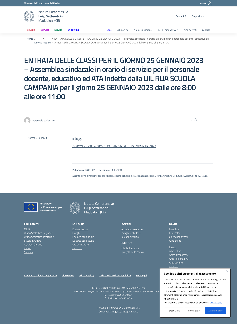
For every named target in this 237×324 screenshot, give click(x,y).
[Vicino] (227, 271)
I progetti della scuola (132, 252)
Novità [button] (58, 30)
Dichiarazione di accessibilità (115, 275)
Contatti (206, 30)
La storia (77, 248)
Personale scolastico (132, 229)
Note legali (141, 275)
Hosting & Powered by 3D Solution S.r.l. (119, 308)
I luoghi (76, 233)
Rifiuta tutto (194, 310)
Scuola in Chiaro (32, 241)
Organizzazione (80, 244)
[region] (195, 293)
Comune (28, 252)
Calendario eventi (178, 237)
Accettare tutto (215, 310)
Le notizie (174, 229)
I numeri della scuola (83, 237)
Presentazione (80, 229)
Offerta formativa (130, 248)
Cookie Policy (216, 302)
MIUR (27, 229)
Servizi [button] (45, 30)
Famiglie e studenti (131, 233)
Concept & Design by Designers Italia (118, 311)
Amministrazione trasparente (40, 275)
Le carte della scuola (83, 241)
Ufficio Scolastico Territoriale (39, 237)
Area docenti (190, 30)
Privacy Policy (86, 275)
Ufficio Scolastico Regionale (38, 233)
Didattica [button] (73, 30)
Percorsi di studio (130, 237)
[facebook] (210, 16)
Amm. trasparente (143, 30)
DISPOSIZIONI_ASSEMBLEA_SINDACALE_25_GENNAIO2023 (114, 146)
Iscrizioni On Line (33, 244)
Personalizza (174, 310)
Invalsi (27, 248)
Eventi (109, 30)
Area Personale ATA (168, 30)
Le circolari (174, 233)
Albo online (122, 30)
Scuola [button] (31, 30)
